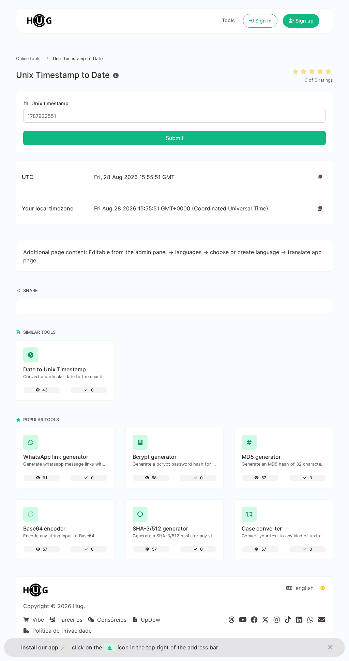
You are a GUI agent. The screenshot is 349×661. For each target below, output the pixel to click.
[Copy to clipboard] (320, 177)
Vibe (37, 619)
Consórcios (110, 619)
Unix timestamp (49, 103)
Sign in (263, 21)
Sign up (304, 21)
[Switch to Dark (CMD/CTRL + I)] (322, 587)
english (304, 587)
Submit (175, 138)
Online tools (28, 58)
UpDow (149, 619)
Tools (228, 20)
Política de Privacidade (61, 630)
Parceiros (69, 619)
